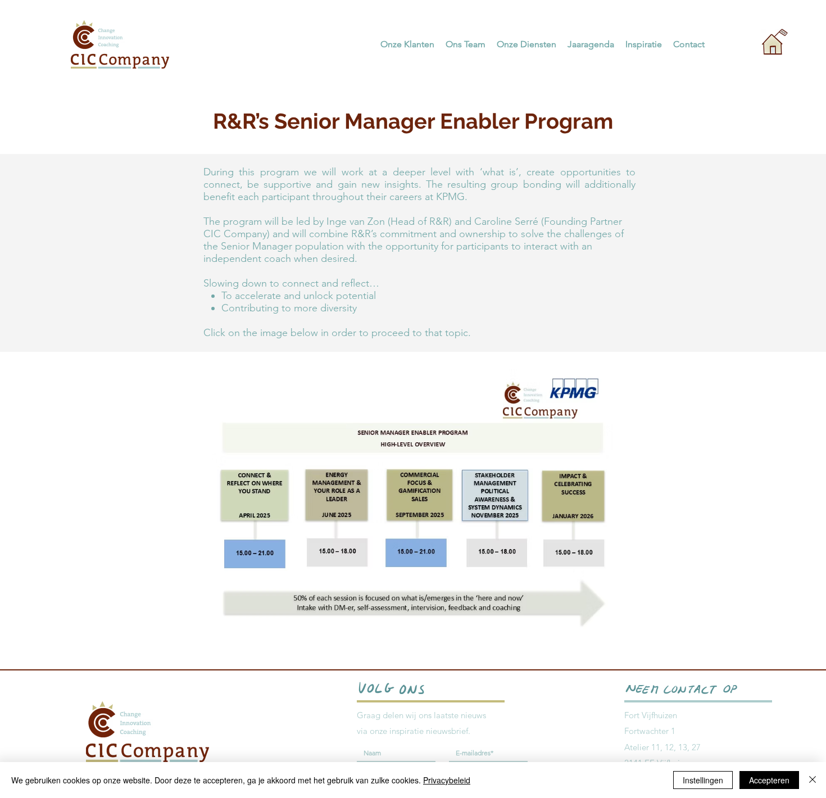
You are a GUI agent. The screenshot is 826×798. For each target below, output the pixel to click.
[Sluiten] (812, 780)
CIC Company (235, 234)
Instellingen (703, 780)
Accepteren (769, 780)
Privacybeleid (446, 780)
